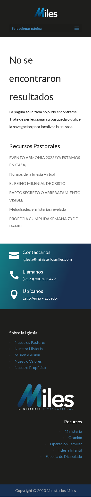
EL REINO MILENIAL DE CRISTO (37, 183)
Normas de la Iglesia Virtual (32, 174)
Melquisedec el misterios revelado (38, 209)
